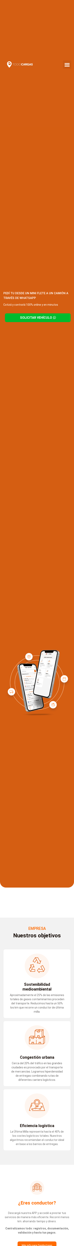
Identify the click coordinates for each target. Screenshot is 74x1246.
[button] (67, 64)
